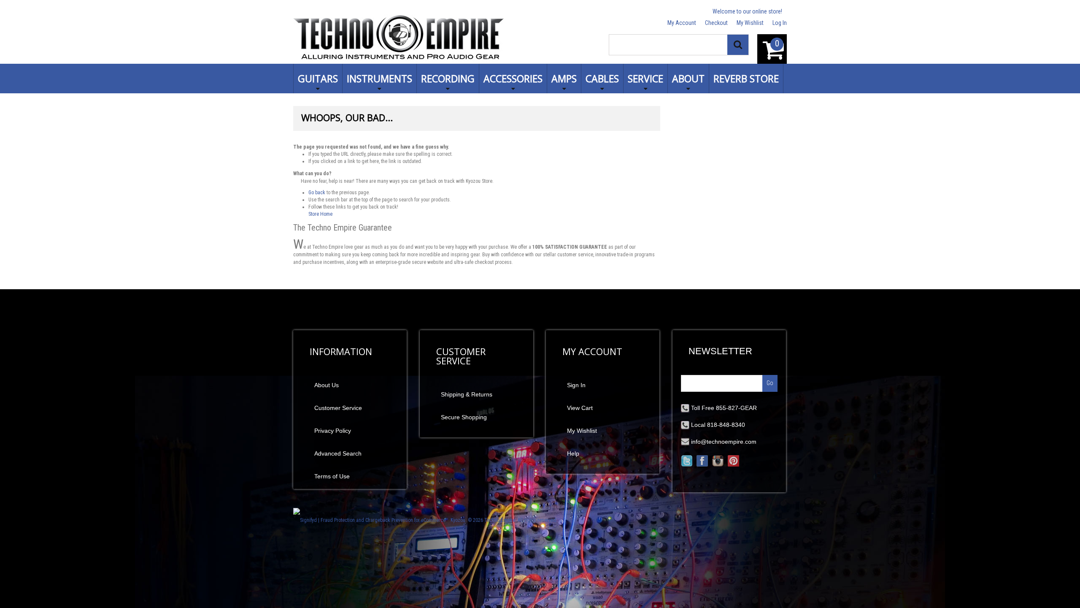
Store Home (320, 214)
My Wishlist (750, 22)
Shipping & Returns (466, 394)
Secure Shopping (464, 417)
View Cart (580, 407)
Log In (779, 22)
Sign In (576, 385)
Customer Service (338, 407)
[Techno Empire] (398, 38)
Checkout (716, 22)
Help (573, 453)
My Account (681, 22)
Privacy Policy (332, 430)
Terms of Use (332, 476)
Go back (316, 192)
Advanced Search (338, 453)
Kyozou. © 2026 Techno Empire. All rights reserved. (504, 520)
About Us (326, 385)
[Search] (737, 45)
